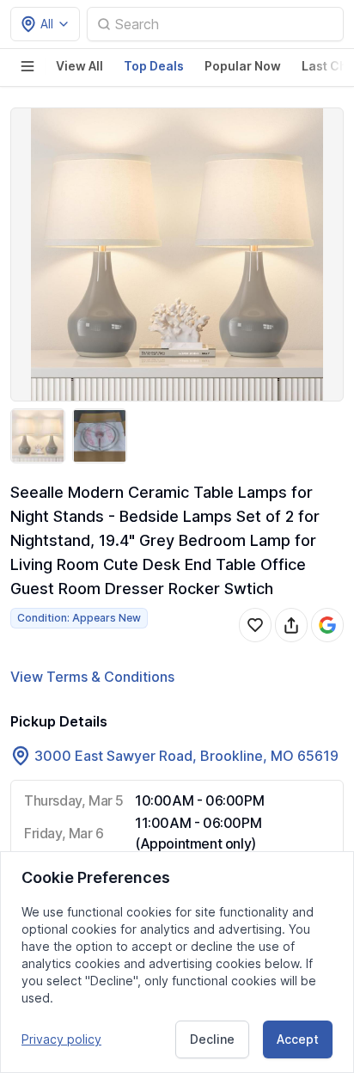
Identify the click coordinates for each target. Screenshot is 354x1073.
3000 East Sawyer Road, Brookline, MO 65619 (186, 755)
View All (79, 65)
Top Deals (154, 65)
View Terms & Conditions (92, 676)
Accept (298, 1039)
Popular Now (242, 65)
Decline (212, 1039)
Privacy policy (61, 1039)
